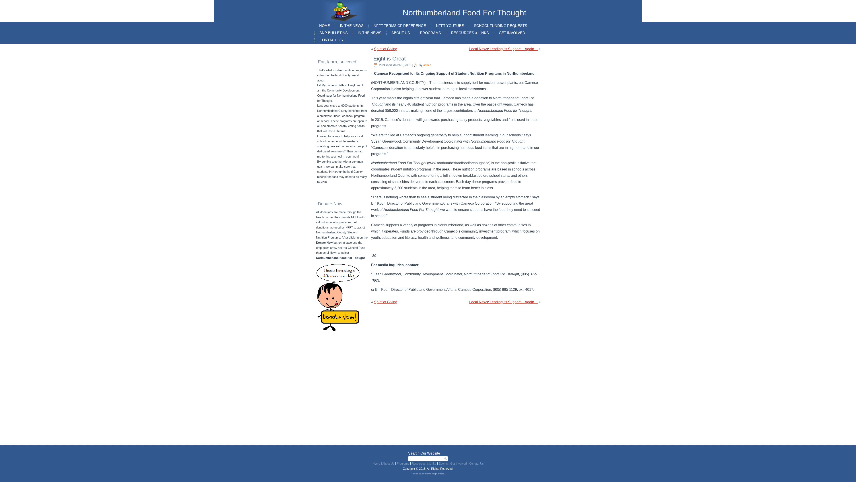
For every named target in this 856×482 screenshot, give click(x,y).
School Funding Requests (500, 26)
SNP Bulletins (333, 33)
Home (324, 26)
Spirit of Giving (385, 49)
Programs (430, 33)
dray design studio (434, 473)
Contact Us (331, 40)
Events (443, 463)
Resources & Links (470, 33)
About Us (400, 33)
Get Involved (512, 33)
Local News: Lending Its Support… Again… (503, 49)
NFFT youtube (450, 26)
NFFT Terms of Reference (400, 26)
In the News (369, 33)
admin (427, 65)
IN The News (352, 26)
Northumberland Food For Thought (464, 12)
